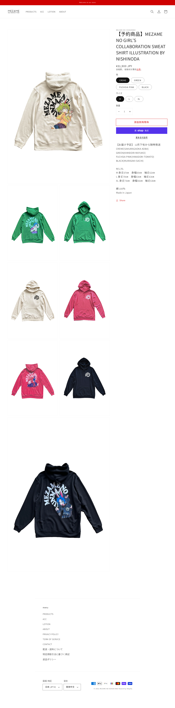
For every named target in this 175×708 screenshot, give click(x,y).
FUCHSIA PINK (126, 87)
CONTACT (47, 644)
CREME (122, 80)
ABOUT (46, 629)
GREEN (137, 80)
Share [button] (122, 200)
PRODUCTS (48, 614)
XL (139, 98)
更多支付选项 (142, 137)
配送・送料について (53, 649)
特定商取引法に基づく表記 (56, 654)
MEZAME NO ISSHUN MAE (109, 689)
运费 (139, 69)
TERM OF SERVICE (51, 639)
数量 (118, 105)
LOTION (46, 624)
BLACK (145, 87)
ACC (45, 619)
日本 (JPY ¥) (50, 687)
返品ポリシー (49, 659)
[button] (152, 11)
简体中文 (70, 687)
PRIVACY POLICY (51, 634)
